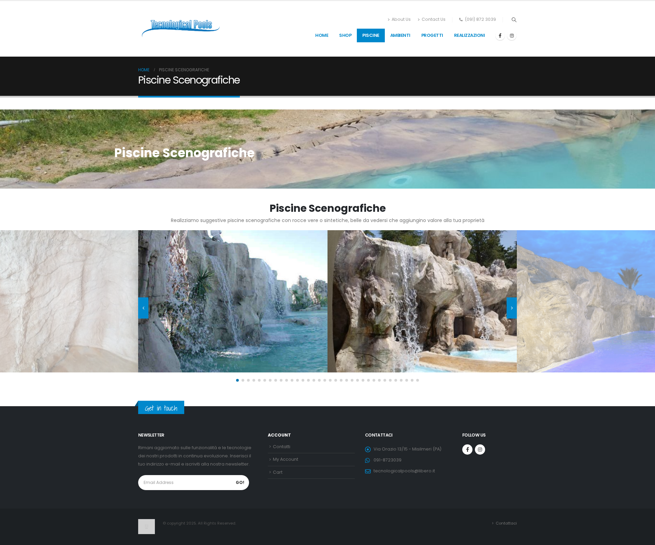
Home (321, 35)
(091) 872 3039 (480, 19)
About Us (401, 19)
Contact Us (434, 19)
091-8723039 (388, 460)
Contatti (281, 447)
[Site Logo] (180, 28)
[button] (514, 20)
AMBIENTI (400, 35)
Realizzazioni (469, 35)
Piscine (370, 35)
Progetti (432, 35)
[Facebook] (500, 35)
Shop (345, 35)
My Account (285, 459)
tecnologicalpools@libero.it (404, 471)
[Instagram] (511, 35)
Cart (277, 472)
